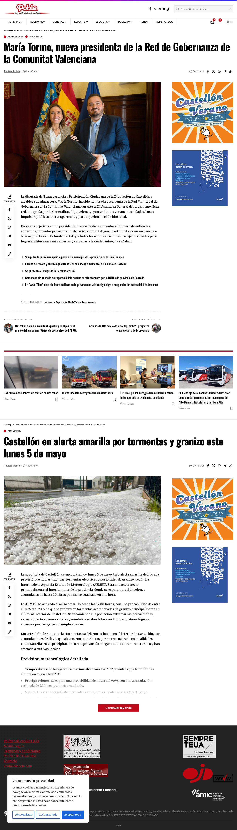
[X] (154, 8)
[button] (182, 22)
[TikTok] (168, 9)
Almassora (49, 302)
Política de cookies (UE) (21, 741)
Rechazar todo (48, 814)
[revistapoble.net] (27, 9)
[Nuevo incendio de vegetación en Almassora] (89, 372)
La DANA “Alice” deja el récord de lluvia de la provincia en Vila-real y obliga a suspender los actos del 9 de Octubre (91, 284)
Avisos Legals (14, 746)
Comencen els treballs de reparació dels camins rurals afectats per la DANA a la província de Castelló (84, 277)
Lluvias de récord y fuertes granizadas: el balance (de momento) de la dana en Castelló (75, 264)
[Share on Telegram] (225, 71)
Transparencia (89, 302)
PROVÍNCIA (35, 36)
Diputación (61, 302)
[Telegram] (163, 8)
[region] (48, 799)
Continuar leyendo (118, 708)
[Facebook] (150, 8)
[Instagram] (159, 8)
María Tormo (74, 302)
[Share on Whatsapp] (219, 71)
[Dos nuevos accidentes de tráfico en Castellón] (31, 372)
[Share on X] (213, 71)
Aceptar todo (72, 814)
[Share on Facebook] (207, 71)
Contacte (10, 761)
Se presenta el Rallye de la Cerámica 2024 (50, 271)
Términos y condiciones (22, 751)
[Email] (9, 245)
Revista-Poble (12, 465)
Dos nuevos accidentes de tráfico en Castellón (31, 393)
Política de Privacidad (20, 756)
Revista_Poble (12, 71)
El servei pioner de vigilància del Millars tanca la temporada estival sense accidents (146, 395)
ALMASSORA (15, 36)
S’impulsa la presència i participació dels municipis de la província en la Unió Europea (74, 257)
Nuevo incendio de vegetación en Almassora (87, 393)
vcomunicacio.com (18, 766)
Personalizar (23, 814)
